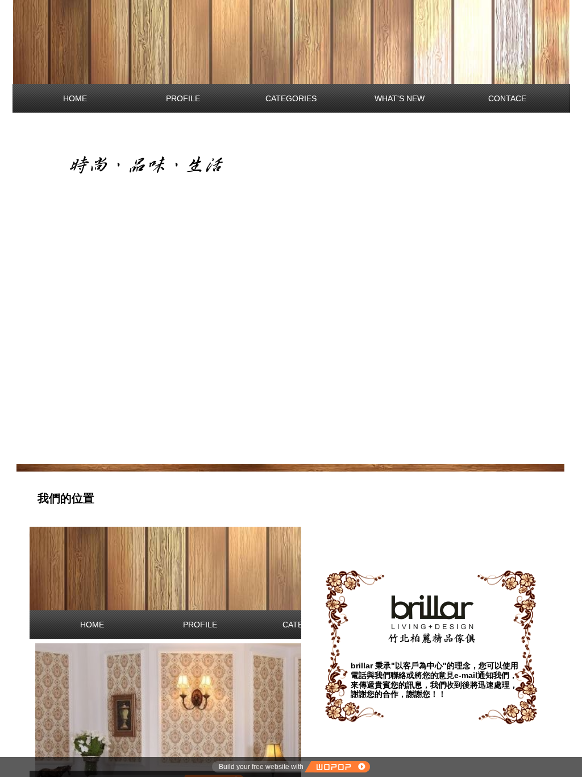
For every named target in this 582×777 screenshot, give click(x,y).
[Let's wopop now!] (337, 766)
